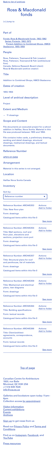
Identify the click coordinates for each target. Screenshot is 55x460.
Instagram (21, 435)
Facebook (33, 435)
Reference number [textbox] (14, 196)
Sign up (7, 421)
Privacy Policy (21, 427)
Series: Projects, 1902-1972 (18, 41)
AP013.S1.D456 (10, 157)
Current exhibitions (13, 410)
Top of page (27, 368)
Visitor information (13, 407)
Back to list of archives (14, 2)
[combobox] (25, 196)
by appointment (31, 401)
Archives (8, 415)
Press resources (12, 444)
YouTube (8, 438)
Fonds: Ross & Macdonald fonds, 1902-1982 (24, 39)
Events (7, 412)
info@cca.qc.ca (11, 390)
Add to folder (45, 208)
